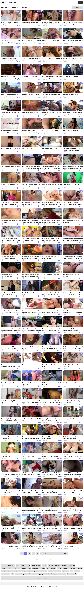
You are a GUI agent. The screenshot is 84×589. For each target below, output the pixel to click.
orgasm (24, 574)
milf (29, 574)
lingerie (64, 565)
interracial (72, 568)
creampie (65, 568)
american (17, 574)
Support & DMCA (32, 586)
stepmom (53, 568)
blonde (3, 574)
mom (8, 574)
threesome (4, 568)
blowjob (23, 571)
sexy (64, 574)
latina (43, 568)
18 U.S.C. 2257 (53, 586)
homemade (58, 571)
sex (19, 568)
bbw (48, 568)
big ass (3, 571)
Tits (11, 2)
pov (72, 571)
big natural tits (36, 568)
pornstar (51, 565)
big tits (47, 574)
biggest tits (36, 571)
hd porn (59, 574)
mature (28, 565)
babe (29, 568)
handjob (24, 568)
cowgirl (22, 565)
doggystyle (41, 574)
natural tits (44, 571)
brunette (29, 571)
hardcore (76, 571)
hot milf (74, 574)
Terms (43, 586)
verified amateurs (36, 565)
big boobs (57, 565)
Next (65, 553)
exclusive (79, 568)
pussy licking (71, 565)
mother (59, 568)
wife (12, 574)
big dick (44, 565)
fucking (53, 574)
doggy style (11, 565)
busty (68, 574)
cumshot (50, 571)
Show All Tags (42, 578)
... (61, 553)
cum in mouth (12, 568)
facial (8, 571)
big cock (3, 565)
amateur (34, 574)
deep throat (65, 571)
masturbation (15, 571)
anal (17, 565)
